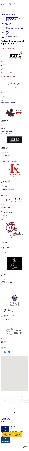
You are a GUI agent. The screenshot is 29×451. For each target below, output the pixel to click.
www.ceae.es (3, 252)
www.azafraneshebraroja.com (6, 131)
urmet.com (12, 102)
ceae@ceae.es (3, 251)
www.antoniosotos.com (5, 156)
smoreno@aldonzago (5, 102)
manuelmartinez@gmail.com (6, 282)
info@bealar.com (4, 215)
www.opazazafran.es (5, 319)
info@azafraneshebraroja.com (7, 129)
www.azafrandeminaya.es (6, 73)
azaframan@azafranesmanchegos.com (9, 189)
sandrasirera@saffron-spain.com (7, 348)
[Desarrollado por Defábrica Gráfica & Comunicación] (1, 449)
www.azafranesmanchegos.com (7, 190)
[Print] (1, 355)
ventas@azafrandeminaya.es (6, 72)
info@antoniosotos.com (5, 155)
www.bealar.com (4, 216)
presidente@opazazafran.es (6, 318)
